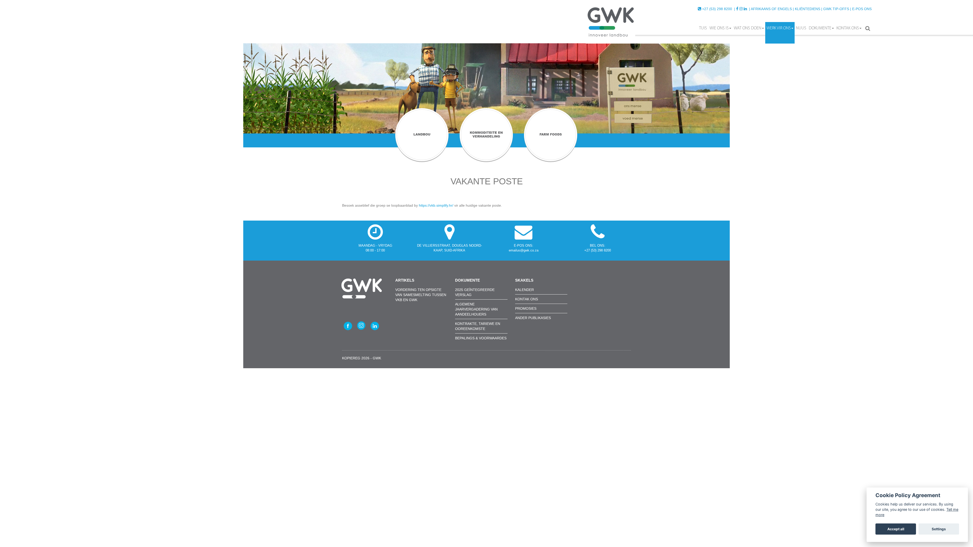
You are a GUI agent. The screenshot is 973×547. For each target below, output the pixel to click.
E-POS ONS (862, 9)
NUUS (801, 28)
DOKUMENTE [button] (820, 28)
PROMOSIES (525, 308)
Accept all (895, 529)
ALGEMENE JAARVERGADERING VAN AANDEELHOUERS (476, 309)
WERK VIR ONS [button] (778, 28)
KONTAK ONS (847, 28)
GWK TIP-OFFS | (837, 9)
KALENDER (524, 290)
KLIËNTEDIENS (807, 9)
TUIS (703, 28)
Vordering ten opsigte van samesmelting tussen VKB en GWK (420, 295)
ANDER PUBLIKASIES (533, 318)
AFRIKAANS (761, 9)
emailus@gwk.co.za (523, 250)
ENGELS (785, 9)
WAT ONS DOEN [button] (747, 28)
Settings (939, 529)
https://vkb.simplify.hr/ (436, 205)
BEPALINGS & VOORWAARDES (481, 338)
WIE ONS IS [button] (719, 28)
